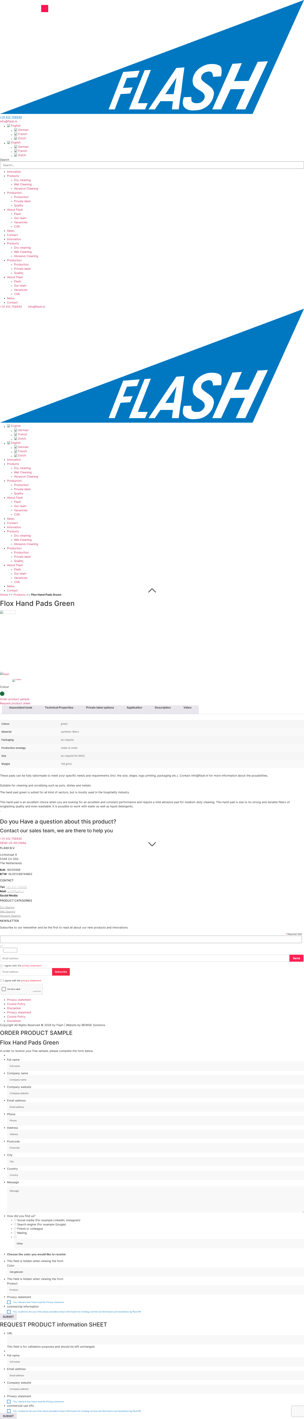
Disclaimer (14, 1008)
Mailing (22, 1232)
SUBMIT (8, 1316)
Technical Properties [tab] (59, 707)
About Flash (15, 209)
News (10, 230)
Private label (22, 201)
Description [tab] (163, 707)
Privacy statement (19, 999)
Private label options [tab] (100, 707)
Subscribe (61, 971)
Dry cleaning (22, 180)
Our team (20, 218)
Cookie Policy (16, 1004)
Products (13, 176)
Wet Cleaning (23, 184)
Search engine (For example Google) (41, 1224)
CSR (17, 226)
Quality (18, 205)
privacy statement (32, 965)
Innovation (14, 171)
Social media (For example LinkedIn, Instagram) (48, 1220)
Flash (17, 214)
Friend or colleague (30, 1228)
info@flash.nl (15, 891)
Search (4, 159)
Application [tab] (134, 707)
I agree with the (22, 980)
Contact (12, 235)
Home (4, 594)
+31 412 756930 (11, 117)
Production (14, 192)
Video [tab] (187, 707)
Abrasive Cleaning (26, 188)
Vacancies (20, 222)
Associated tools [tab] (20, 707)
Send (296, 958)
